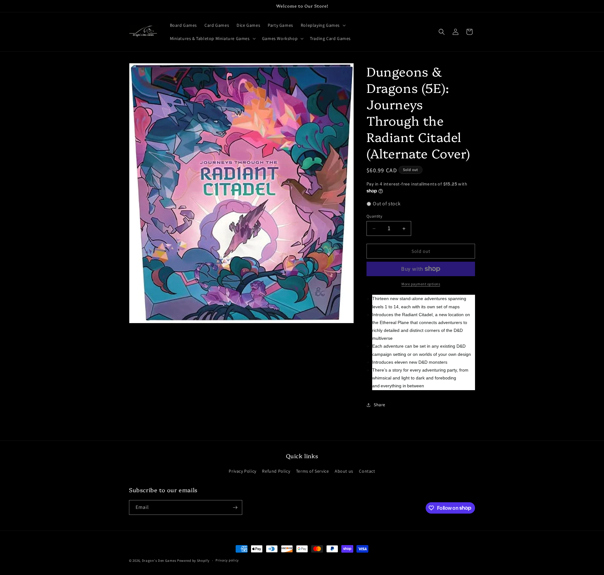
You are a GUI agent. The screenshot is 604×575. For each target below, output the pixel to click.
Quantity (374, 216)
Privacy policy (227, 560)
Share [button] (379, 404)
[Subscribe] (235, 507)
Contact (367, 471)
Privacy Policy (242, 471)
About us (344, 471)
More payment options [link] (420, 284)
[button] (322, 25)
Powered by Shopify (193, 560)
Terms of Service (312, 471)
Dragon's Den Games (159, 560)
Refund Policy (276, 471)
